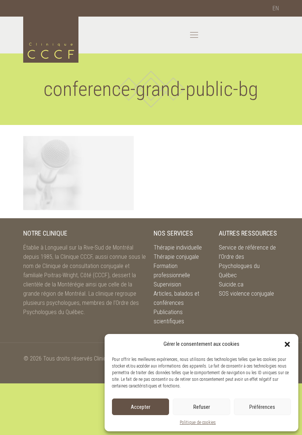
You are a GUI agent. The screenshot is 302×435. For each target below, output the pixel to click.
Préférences (262, 407)
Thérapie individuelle (178, 247)
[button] (287, 344)
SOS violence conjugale (246, 293)
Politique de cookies (198, 422)
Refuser (201, 407)
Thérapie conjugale (176, 256)
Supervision (167, 284)
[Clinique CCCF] (50, 40)
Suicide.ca (231, 284)
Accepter (140, 407)
